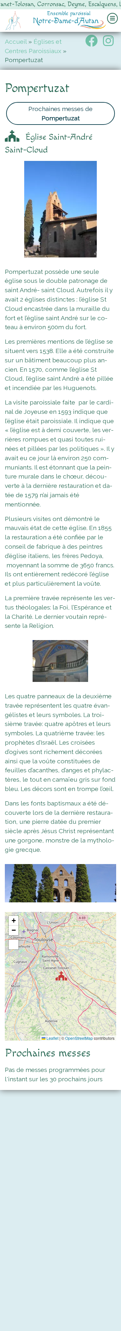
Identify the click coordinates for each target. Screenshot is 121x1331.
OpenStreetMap (79, 1038)
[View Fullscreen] (13, 944)
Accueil (16, 41)
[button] (61, 976)
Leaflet (51, 1038)
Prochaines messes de (60, 113)
